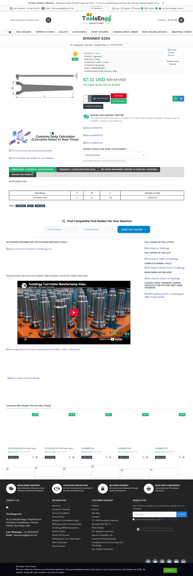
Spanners (89, 45)
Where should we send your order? (105, 149)
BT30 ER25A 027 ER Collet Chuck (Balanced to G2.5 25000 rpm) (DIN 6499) (60, 448)
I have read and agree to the (157, 519)
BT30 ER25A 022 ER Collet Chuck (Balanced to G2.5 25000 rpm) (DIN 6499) (23, 448)
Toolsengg (40, 206)
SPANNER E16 (88, 448)
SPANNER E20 (124, 448)
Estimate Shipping (93, 106)
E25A (30, 206)
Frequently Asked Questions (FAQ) (77, 169)
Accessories (78, 45)
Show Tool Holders (132, 229)
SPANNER (21, 206)
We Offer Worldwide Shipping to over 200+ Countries (129, 169)
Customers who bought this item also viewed (28, 405)
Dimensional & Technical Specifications (32, 169)
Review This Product (22, 175)
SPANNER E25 (161, 448)
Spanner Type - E (101, 45)
